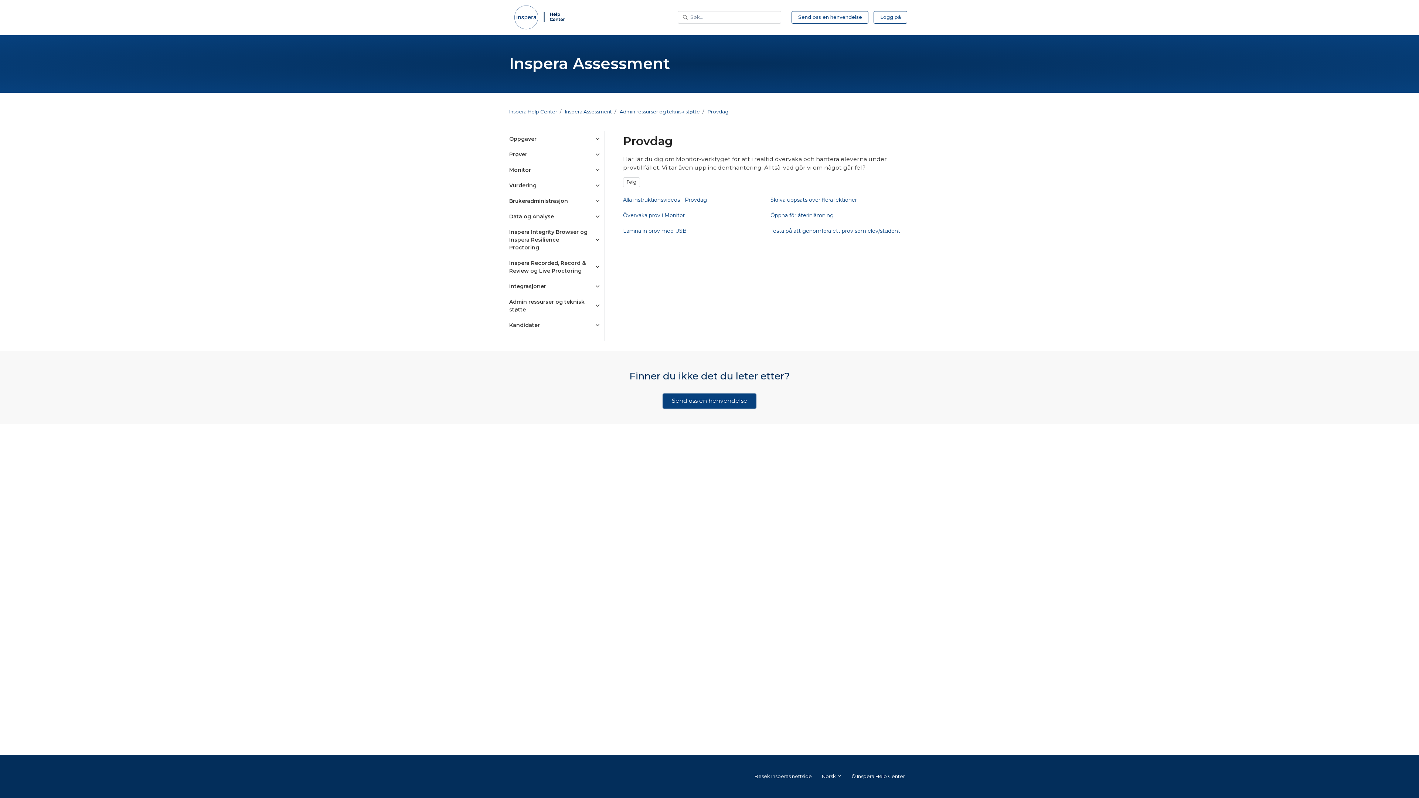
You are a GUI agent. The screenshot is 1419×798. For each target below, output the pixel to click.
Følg (631, 182)
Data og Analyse (531, 216)
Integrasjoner (527, 286)
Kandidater (524, 325)
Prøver (518, 154)
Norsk (829, 776)
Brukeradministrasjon (538, 201)
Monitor (520, 170)
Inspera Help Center (533, 112)
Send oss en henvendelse (830, 17)
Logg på (890, 17)
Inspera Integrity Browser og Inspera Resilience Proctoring (548, 240)
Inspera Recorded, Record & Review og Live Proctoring (547, 267)
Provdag (718, 112)
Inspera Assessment (588, 112)
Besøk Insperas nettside (783, 776)
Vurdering (523, 185)
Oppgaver (523, 139)
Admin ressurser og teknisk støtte (660, 112)
